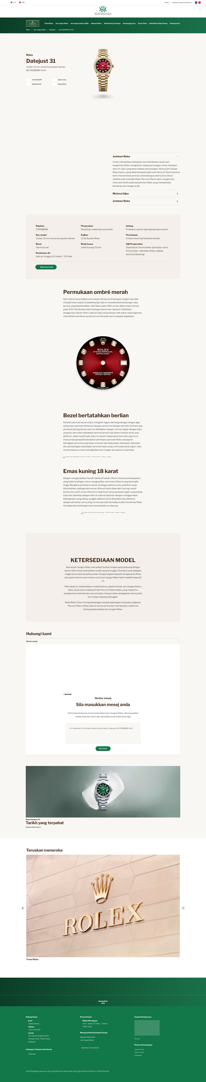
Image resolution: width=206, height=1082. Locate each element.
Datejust (52, 30)
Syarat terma (139, 1049)
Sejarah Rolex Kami (87, 1037)
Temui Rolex (48, 23)
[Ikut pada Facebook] (196, 2)
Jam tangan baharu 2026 (80, 23)
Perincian (32, 1054)
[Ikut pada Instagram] (199, 2)
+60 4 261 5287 (34, 1030)
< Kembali (67, 694)
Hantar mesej (33, 1024)
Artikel (166, 2)
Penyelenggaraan (129, 23)
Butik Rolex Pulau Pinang (158, 23)
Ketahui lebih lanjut (32, 827)
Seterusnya (103, 748)
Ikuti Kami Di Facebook (90, 1048)
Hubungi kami (175, 23)
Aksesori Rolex (96, 23)
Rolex (28, 30)
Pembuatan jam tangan (112, 23)
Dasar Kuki (138, 1055)
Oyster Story (142, 23)
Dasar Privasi (139, 1052)
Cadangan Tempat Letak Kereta (182, 2)
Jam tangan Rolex (62, 23)
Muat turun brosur (46, 267)
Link (29, 856)
